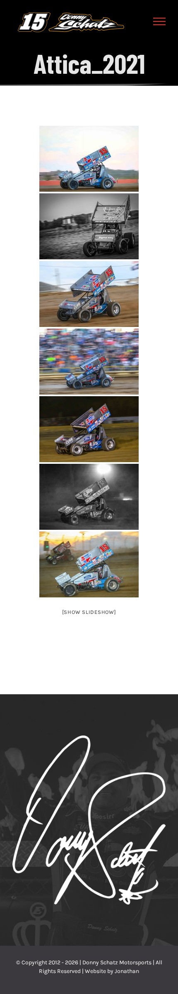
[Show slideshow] (89, 612)
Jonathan (127, 971)
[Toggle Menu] (159, 21)
